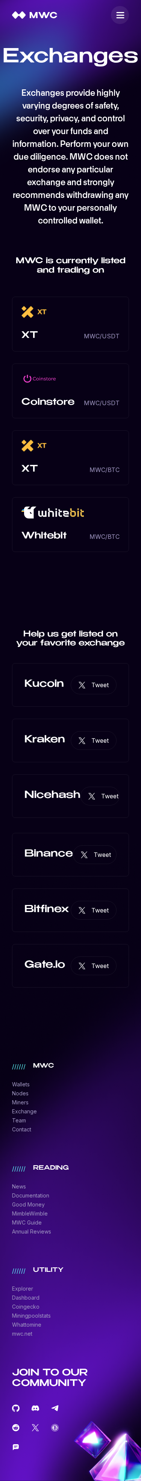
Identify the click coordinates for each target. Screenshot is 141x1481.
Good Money (28, 1204)
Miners (20, 1102)
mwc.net (22, 1333)
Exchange (24, 1111)
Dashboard (25, 1297)
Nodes (20, 1093)
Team (19, 1120)
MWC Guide (27, 1222)
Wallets (21, 1084)
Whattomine (26, 1324)
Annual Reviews (31, 1231)
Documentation (30, 1195)
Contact (21, 1129)
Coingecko (25, 1306)
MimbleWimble (30, 1213)
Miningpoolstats (31, 1315)
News (19, 1186)
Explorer (22, 1288)
